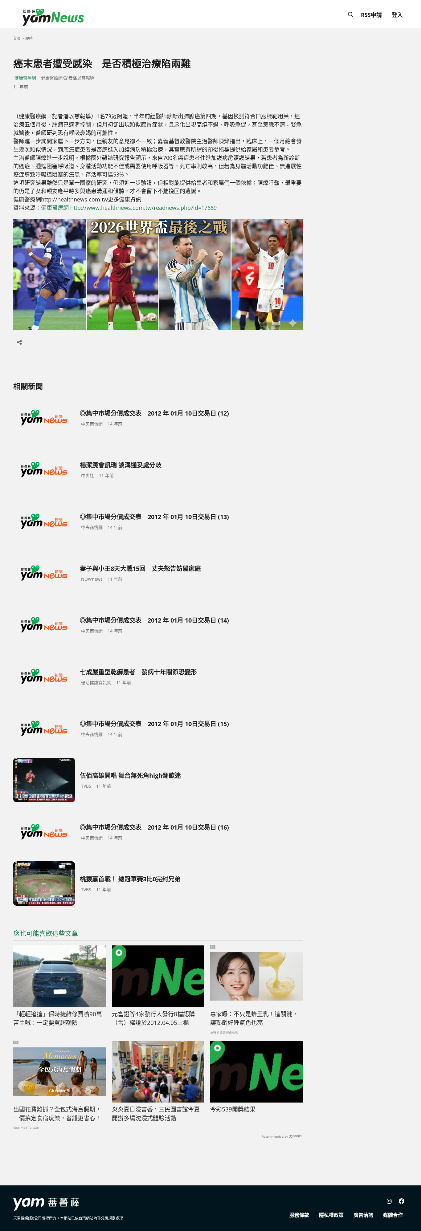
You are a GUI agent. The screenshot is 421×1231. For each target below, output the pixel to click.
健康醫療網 (25, 78)
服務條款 (299, 1215)
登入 (397, 14)
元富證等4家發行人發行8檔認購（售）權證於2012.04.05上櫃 (153, 1018)
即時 (29, 38)
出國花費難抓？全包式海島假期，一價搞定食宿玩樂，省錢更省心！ (57, 1113)
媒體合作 (393, 1215)
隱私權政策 (331, 1215)
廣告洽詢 (363, 1215)
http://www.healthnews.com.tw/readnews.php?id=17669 (143, 207)
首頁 (17, 38)
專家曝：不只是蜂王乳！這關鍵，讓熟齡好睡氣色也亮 (254, 1018)
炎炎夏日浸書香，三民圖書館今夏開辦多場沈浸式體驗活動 (156, 1113)
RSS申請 (371, 14)
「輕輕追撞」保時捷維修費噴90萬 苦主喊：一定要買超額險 (57, 1018)
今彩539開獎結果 (232, 1109)
